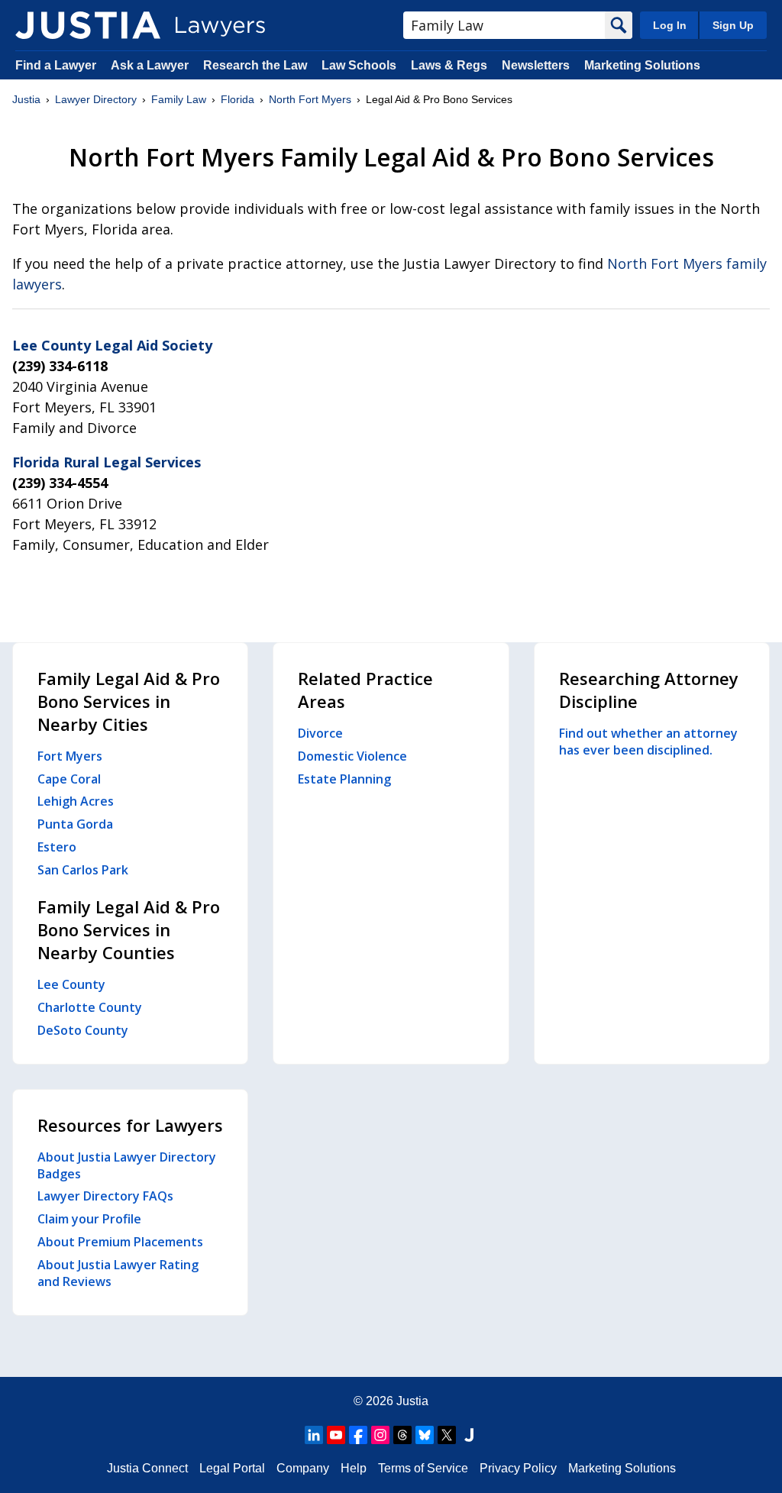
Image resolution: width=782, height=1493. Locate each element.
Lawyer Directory (96, 99)
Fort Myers (69, 756)
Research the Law (255, 65)
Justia (26, 99)
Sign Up (733, 25)
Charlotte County (89, 1007)
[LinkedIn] (314, 1435)
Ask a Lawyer (151, 65)
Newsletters (536, 65)
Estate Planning (344, 779)
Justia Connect (147, 1468)
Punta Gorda (75, 824)
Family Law (178, 99)
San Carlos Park (82, 869)
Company (302, 1468)
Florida (237, 99)
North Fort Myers (310, 99)
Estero (56, 847)
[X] (447, 1435)
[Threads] (402, 1435)
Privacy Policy (518, 1468)
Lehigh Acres (75, 801)
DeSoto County (82, 1030)
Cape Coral (69, 779)
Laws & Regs (449, 65)
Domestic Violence (352, 756)
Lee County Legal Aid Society (112, 345)
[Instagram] (380, 1435)
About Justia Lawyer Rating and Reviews (118, 1273)
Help (354, 1468)
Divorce (320, 733)
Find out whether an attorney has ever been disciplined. (648, 741)
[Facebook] (358, 1435)
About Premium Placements (120, 1241)
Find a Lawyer (55, 65)
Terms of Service (423, 1468)
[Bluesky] (424, 1435)
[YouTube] (336, 1435)
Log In (670, 25)
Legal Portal (232, 1468)
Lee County (71, 984)
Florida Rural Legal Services (106, 462)
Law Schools (359, 65)
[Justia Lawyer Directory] (87, 25)
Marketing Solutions (642, 65)
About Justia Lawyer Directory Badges (126, 1165)
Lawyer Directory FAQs (105, 1196)
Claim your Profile (89, 1218)
